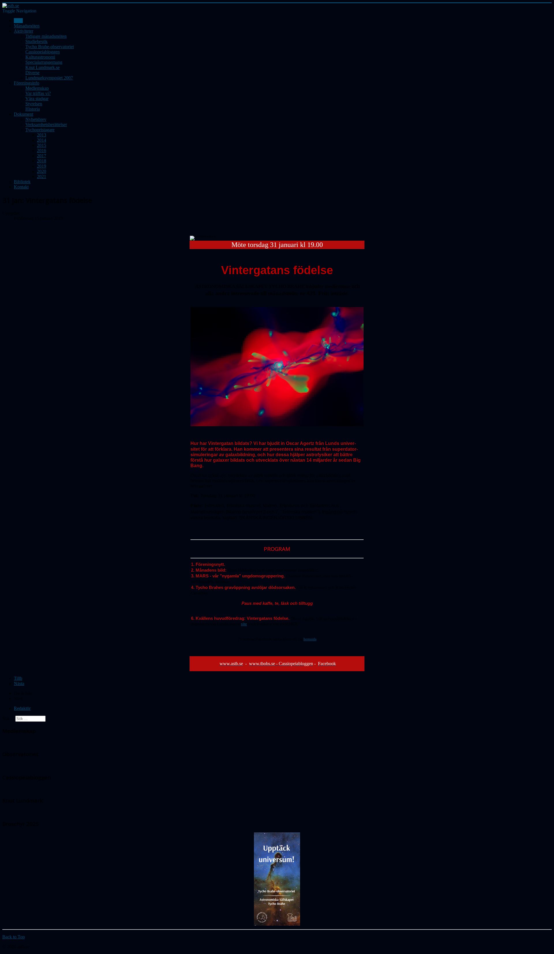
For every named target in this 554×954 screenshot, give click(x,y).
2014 (41, 140)
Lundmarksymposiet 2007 (49, 77)
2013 (41, 134)
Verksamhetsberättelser (46, 124)
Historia (32, 108)
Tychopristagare (40, 129)
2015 (41, 145)
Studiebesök (36, 41)
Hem (18, 20)
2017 (41, 155)
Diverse (32, 72)
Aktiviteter (23, 31)
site (244, 624)
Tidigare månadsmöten (46, 36)
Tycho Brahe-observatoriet (49, 46)
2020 (41, 171)
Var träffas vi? (38, 93)
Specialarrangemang (43, 62)
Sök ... (8, 718)
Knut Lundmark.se (42, 67)
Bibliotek (22, 181)
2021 (41, 176)
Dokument (23, 114)
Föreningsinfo (26, 83)
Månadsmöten (27, 25)
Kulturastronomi (40, 57)
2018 (41, 160)
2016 (41, 150)
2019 (41, 166)
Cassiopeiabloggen (42, 51)
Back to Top (13, 936)
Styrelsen (33, 103)
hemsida (310, 639)
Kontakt (21, 186)
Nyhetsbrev (35, 119)
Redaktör (22, 708)
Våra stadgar (36, 98)
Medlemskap (37, 88)
